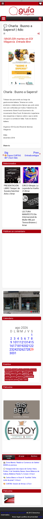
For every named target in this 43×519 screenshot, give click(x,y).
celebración (29, 376)
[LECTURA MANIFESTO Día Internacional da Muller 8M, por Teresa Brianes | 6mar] (31, 201)
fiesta (7, 373)
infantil (14, 370)
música (26, 370)
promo (13, 376)
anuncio (20, 376)
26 (21, 349)
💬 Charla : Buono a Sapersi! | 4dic (17, 28)
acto (20, 370)
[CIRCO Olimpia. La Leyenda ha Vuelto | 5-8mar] (31, 175)
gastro (25, 373)
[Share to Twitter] (16, 169)
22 (32, 346)
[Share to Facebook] (13, 169)
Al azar (21, 456)
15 (32, 342)
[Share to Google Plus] (18, 169)
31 (14, 353)
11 (18, 342)
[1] (31, 311)
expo (20, 373)
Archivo (34, 456)
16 (11, 346)
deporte (14, 373)
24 (14, 349)
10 (14, 342)
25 (18, 349)
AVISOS (8, 370)
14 (28, 342)
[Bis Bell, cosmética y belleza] (21, 409)
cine (30, 373)
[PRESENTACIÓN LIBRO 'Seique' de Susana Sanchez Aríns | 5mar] (12, 175)
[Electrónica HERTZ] (21, 302)
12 (21, 342)
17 (14, 346)
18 (18, 346)
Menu (3, 3)
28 (28, 349)
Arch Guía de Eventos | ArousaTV (13, 513)
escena (33, 370)
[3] (35, 311)
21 (28, 346)
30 (11, 353)
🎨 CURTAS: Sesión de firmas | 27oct (17, 484)
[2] (33, 311)
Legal (40, 517)
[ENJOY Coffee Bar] (21, 430)
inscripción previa (11, 379)
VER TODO (24, 379)
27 (25, 349)
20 (25, 346)
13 (25, 342)
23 (11, 349)
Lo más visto (9, 457)
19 (21, 346)
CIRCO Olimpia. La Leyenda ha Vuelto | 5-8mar (30, 188)
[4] (37, 311)
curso (7, 376)
